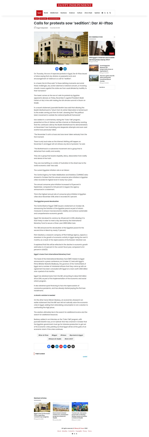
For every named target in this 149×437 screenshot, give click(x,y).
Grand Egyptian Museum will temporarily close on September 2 (106, 68)
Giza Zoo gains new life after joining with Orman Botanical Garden (107, 78)
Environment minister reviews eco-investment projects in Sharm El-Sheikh (60, 415)
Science (72, 13)
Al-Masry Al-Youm (78, 428)
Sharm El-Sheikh (55, 339)
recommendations (54, 18)
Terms (90, 431)
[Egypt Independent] (74, 5)
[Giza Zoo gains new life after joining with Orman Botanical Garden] (94, 78)
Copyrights (79, 431)
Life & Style (88, 13)
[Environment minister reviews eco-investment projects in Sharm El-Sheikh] (61, 406)
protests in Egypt (77, 335)
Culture (79, 13)
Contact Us (71, 431)
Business (64, 13)
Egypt (39, 13)
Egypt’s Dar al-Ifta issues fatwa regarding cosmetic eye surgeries (42, 415)
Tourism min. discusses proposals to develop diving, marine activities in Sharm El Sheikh (79, 415)
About (59, 431)
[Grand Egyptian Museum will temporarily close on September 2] (94, 68)
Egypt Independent (42, 28)
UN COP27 (69, 339)
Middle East (54, 13)
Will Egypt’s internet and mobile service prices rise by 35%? (101, 58)
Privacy (85, 431)
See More (102, 87)
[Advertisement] (61, 376)
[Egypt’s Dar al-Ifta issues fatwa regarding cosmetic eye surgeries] (42, 407)
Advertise (64, 431)
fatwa (64, 335)
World (46, 13)
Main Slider (43, 18)
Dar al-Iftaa (44, 335)
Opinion (97, 13)
